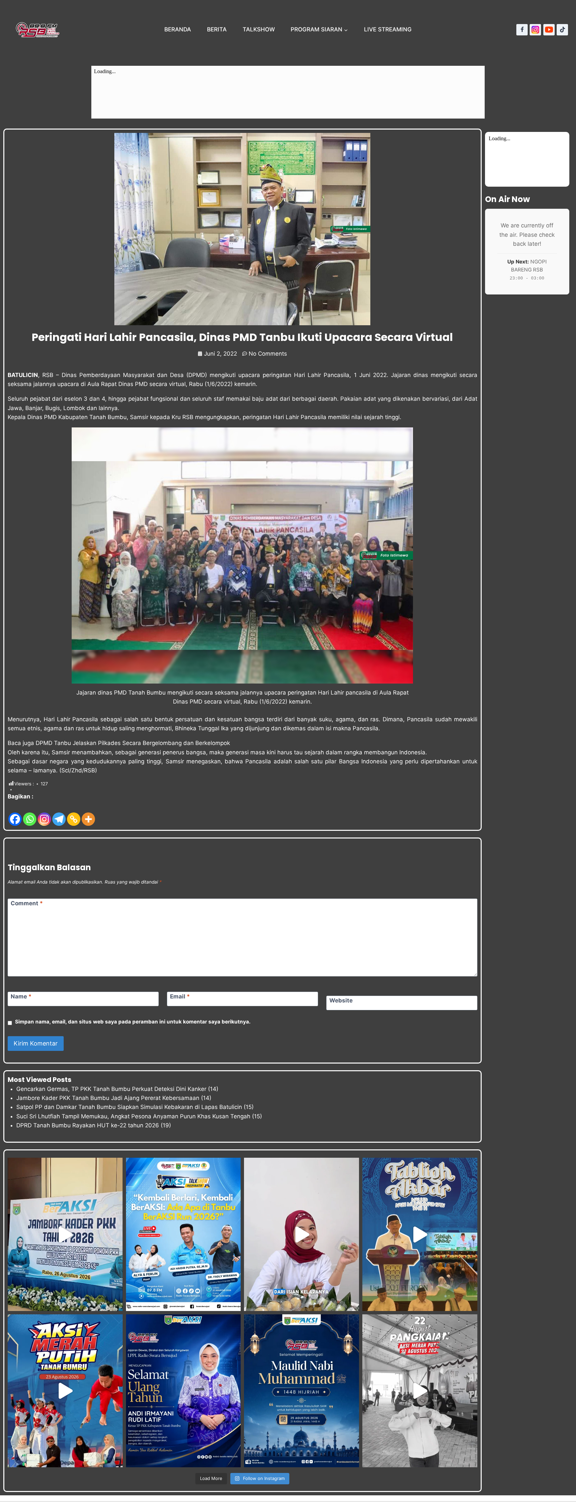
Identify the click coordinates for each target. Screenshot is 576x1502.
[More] (88, 814)
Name (21, 996)
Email (180, 996)
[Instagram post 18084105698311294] (301, 1390)
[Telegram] (59, 814)
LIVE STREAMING (388, 29)
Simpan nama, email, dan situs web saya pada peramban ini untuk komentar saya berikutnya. (133, 1021)
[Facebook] (522, 29)
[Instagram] (535, 29)
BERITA (217, 29)
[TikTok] (562, 29)
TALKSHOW (259, 29)
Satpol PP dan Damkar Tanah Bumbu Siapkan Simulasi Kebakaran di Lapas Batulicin (129, 1107)
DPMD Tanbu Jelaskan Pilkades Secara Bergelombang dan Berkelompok (133, 743)
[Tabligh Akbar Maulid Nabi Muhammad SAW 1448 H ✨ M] (419, 1234)
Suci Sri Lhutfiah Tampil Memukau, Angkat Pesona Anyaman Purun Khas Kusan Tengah (133, 1116)
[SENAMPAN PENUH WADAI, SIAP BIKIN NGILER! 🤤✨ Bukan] (301, 1234)
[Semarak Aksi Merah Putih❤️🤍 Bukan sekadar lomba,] (419, 1390)
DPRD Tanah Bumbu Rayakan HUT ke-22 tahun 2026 (87, 1125)
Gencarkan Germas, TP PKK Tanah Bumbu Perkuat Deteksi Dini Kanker (111, 1089)
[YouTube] (549, 29)
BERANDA (177, 29)
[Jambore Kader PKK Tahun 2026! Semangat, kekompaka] (65, 1234)
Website (341, 1000)
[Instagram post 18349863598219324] (183, 1390)
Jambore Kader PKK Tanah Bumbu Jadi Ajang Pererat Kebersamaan (107, 1098)
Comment (27, 903)
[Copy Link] (73, 814)
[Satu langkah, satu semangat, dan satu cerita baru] (183, 1234)
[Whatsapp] (29, 814)
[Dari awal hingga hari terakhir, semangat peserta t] (65, 1390)
